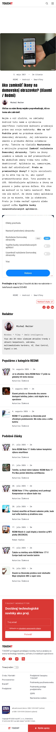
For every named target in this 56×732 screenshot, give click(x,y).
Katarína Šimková (20, 381)
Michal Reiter (17, 102)
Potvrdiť (28, 634)
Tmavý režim (7, 667)
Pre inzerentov (8, 680)
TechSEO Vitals (29, 721)
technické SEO (9, 721)
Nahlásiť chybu (44, 302)
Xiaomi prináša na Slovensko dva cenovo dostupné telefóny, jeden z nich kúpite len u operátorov (30, 396)
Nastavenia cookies (38, 698)
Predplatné (6, 688)
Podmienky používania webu (42, 682)
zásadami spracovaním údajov (30, 628)
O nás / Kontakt (8, 676)
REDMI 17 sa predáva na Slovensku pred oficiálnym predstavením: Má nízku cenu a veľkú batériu (32, 419)
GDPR (32, 694)
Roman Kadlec (18, 540)
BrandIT (5, 684)
